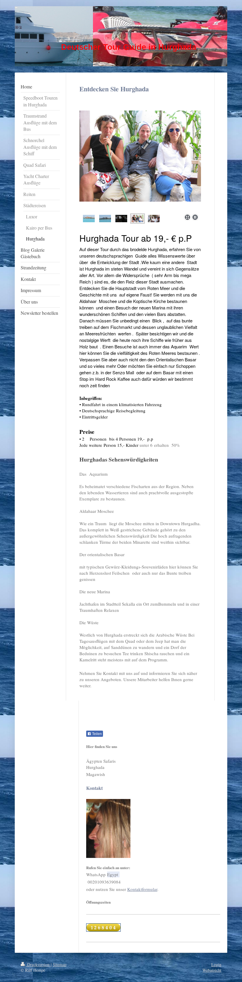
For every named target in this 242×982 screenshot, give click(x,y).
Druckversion (38, 964)
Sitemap (59, 964)
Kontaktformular (142, 889)
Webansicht (211, 970)
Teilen (96, 734)
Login (216, 964)
